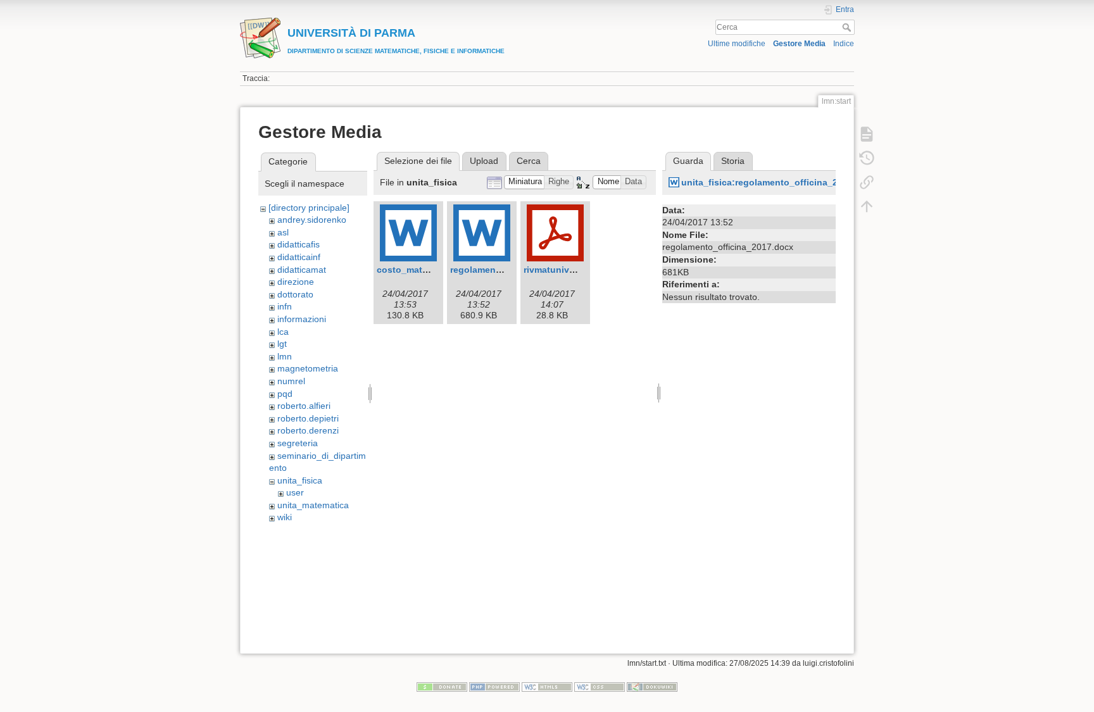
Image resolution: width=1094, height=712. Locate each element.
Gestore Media (799, 43)
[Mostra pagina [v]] (866, 134)
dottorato (295, 294)
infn (284, 306)
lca (283, 332)
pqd (284, 394)
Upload (484, 161)
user (295, 492)
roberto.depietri (308, 418)
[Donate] (442, 686)
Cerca (848, 27)
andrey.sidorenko (311, 220)
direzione (295, 282)
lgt (282, 344)
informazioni (301, 319)
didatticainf (298, 257)
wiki (284, 517)
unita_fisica (299, 480)
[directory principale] (308, 208)
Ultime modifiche (736, 43)
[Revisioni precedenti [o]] (866, 158)
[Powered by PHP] (494, 686)
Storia (733, 161)
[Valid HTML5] (547, 686)
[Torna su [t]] (866, 206)
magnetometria (307, 368)
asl (283, 232)
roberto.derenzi (308, 430)
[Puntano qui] (866, 182)
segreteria (297, 443)
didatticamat (301, 270)
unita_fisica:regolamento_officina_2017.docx (779, 182)
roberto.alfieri (303, 406)
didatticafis (298, 244)
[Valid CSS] (599, 686)
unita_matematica (313, 505)
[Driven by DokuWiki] (652, 686)
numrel (291, 381)
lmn (284, 356)
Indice (843, 43)
